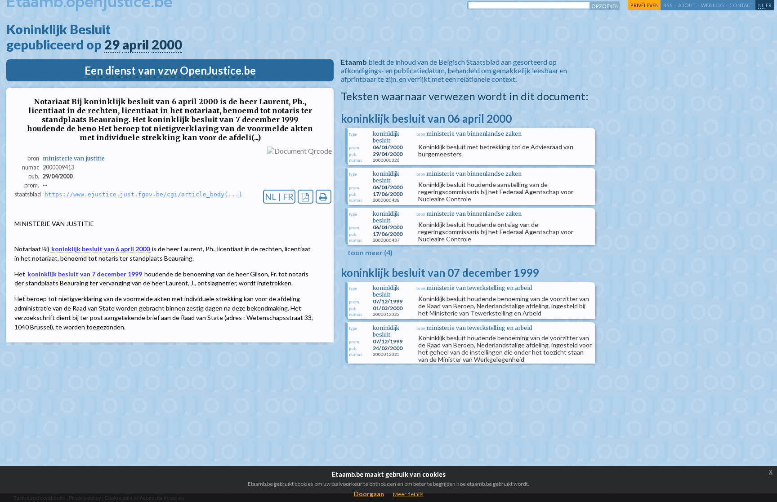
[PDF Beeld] (305, 197)
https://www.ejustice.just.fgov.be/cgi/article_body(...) (143, 194)
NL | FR (279, 196)
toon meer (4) (370, 252)
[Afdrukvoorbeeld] (323, 197)
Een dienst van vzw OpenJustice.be (170, 70)
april (135, 44)
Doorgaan (369, 494)
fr (769, 5)
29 (112, 44)
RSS (668, 5)
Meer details (408, 494)
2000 (167, 44)
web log (712, 5)
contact (741, 5)
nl (761, 5)
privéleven (644, 5)
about (687, 5)
